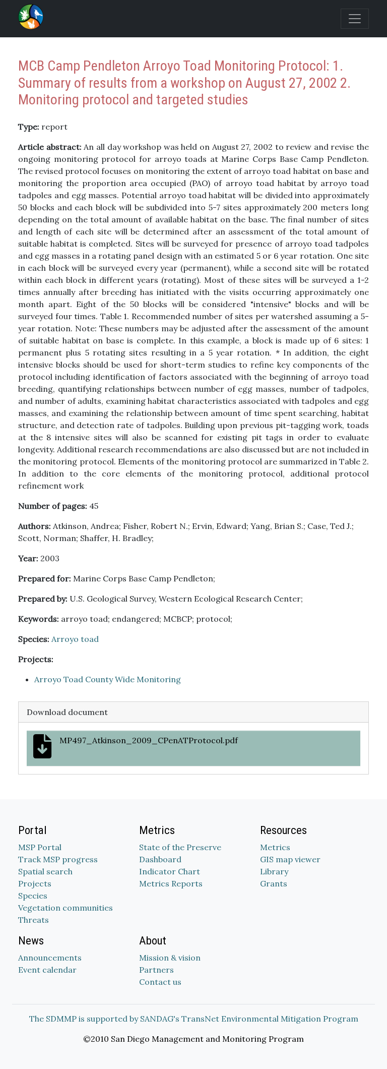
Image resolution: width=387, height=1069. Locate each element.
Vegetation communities (65, 908)
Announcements (50, 958)
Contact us (160, 982)
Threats (33, 920)
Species (32, 895)
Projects (34, 883)
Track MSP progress (58, 859)
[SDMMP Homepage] (32, 16)
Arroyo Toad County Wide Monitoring (107, 679)
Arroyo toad (75, 639)
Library (274, 871)
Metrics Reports (171, 883)
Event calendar (47, 970)
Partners (156, 970)
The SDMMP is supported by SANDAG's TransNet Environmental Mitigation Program (193, 1019)
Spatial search (45, 871)
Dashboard (160, 859)
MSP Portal (39, 847)
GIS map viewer (290, 859)
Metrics (275, 847)
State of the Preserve (180, 847)
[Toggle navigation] (355, 19)
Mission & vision (170, 958)
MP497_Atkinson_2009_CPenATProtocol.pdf (148, 740)
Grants (273, 883)
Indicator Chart (169, 871)
